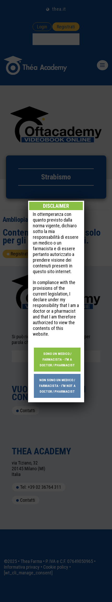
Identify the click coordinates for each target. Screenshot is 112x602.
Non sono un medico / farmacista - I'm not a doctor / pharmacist (57, 385)
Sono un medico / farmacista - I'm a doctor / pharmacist (57, 359)
